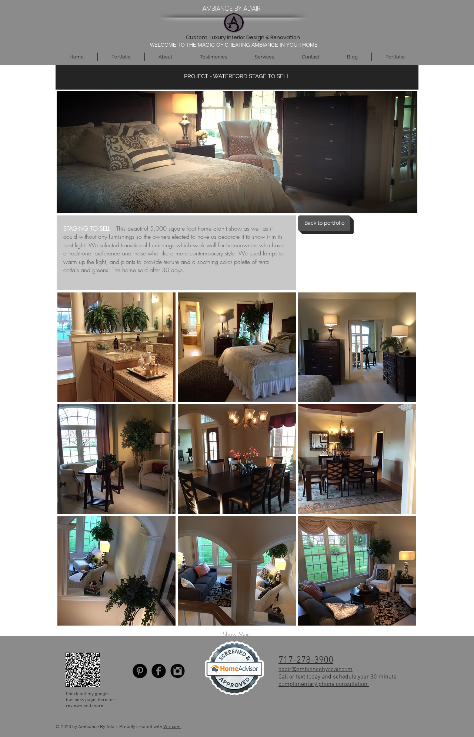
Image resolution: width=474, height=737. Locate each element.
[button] (116, 347)
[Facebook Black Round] (158, 671)
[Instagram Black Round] (177, 671)
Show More (237, 634)
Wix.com (172, 727)
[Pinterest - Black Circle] (140, 671)
